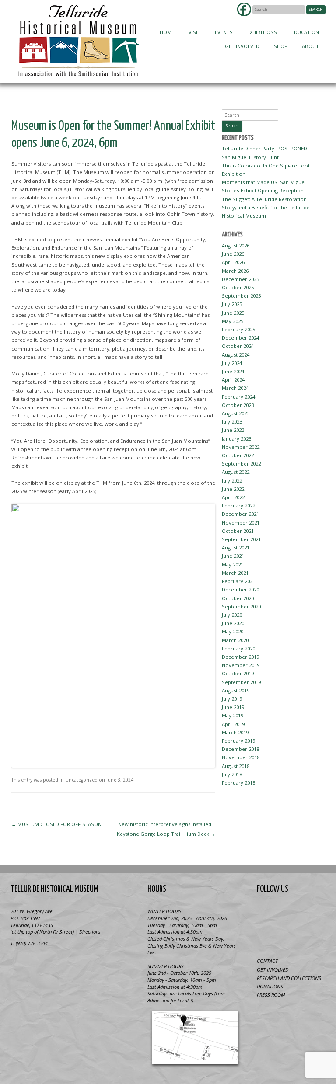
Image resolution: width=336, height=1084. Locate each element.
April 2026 (233, 262)
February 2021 (238, 581)
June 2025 (233, 312)
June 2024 (233, 371)
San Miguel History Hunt (250, 157)
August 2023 (235, 413)
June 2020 (233, 623)
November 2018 (240, 757)
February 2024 (238, 396)
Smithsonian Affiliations (43, 963)
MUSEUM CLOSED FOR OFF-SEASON (56, 824)
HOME (167, 32)
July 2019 (232, 698)
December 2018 (240, 749)
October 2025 (238, 287)
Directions (90, 931)
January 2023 (236, 438)
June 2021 (233, 555)
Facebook (244, 9)
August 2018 (235, 766)
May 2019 (232, 715)
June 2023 (233, 430)
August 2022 (235, 472)
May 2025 (232, 321)
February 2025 (238, 329)
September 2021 (241, 539)
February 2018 (238, 782)
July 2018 (232, 774)
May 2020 (232, 631)
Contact (267, 961)
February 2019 (238, 740)
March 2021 (235, 573)
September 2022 (241, 463)
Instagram (291, 938)
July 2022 (232, 480)
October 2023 (238, 405)
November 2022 (240, 447)
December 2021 (240, 514)
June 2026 (233, 253)
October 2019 (238, 673)
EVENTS (224, 32)
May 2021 (232, 564)
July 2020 (232, 614)
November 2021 (240, 522)
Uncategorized (81, 780)
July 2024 (232, 363)
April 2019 (233, 724)
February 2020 (238, 648)
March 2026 (235, 271)
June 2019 (233, 707)
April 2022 (233, 497)
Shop (280, 46)
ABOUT (310, 46)
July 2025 (232, 304)
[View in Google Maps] (195, 1037)
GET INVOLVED (242, 46)
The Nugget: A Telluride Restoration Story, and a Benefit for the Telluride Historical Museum (266, 207)
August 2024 (235, 354)
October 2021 (238, 531)
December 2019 (240, 656)
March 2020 (235, 640)
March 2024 (235, 388)
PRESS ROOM (271, 994)
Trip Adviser (312, 918)
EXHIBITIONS (262, 32)
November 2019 (240, 665)
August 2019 (235, 690)
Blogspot (291, 918)
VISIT (194, 32)
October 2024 (238, 346)
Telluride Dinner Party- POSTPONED (264, 148)
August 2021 (235, 547)
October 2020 (238, 598)
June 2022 (233, 489)
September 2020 (241, 606)
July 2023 (232, 421)
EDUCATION (305, 32)
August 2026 (235, 245)
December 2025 (240, 279)
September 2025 (241, 295)
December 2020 (240, 589)
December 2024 (240, 337)
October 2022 (238, 455)
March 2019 (235, 732)
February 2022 (238, 505)
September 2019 (241, 682)
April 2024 (233, 379)
